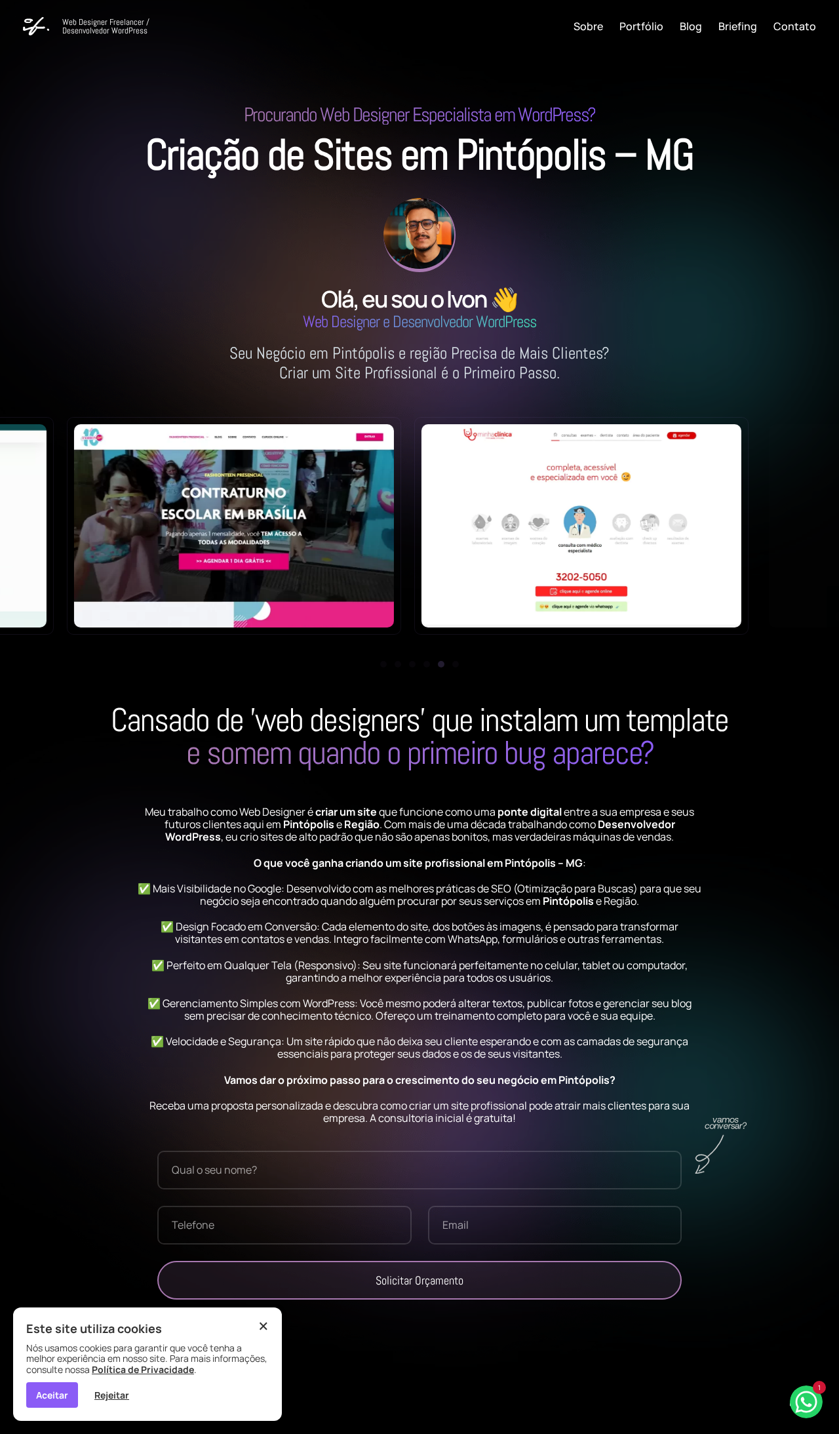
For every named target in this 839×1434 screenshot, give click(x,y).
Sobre (588, 26)
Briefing (737, 26)
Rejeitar (111, 1395)
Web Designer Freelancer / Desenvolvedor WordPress (105, 26)
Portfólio (641, 26)
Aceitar (52, 1395)
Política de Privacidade (143, 1369)
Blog (691, 26)
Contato (794, 26)
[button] (383, 664)
